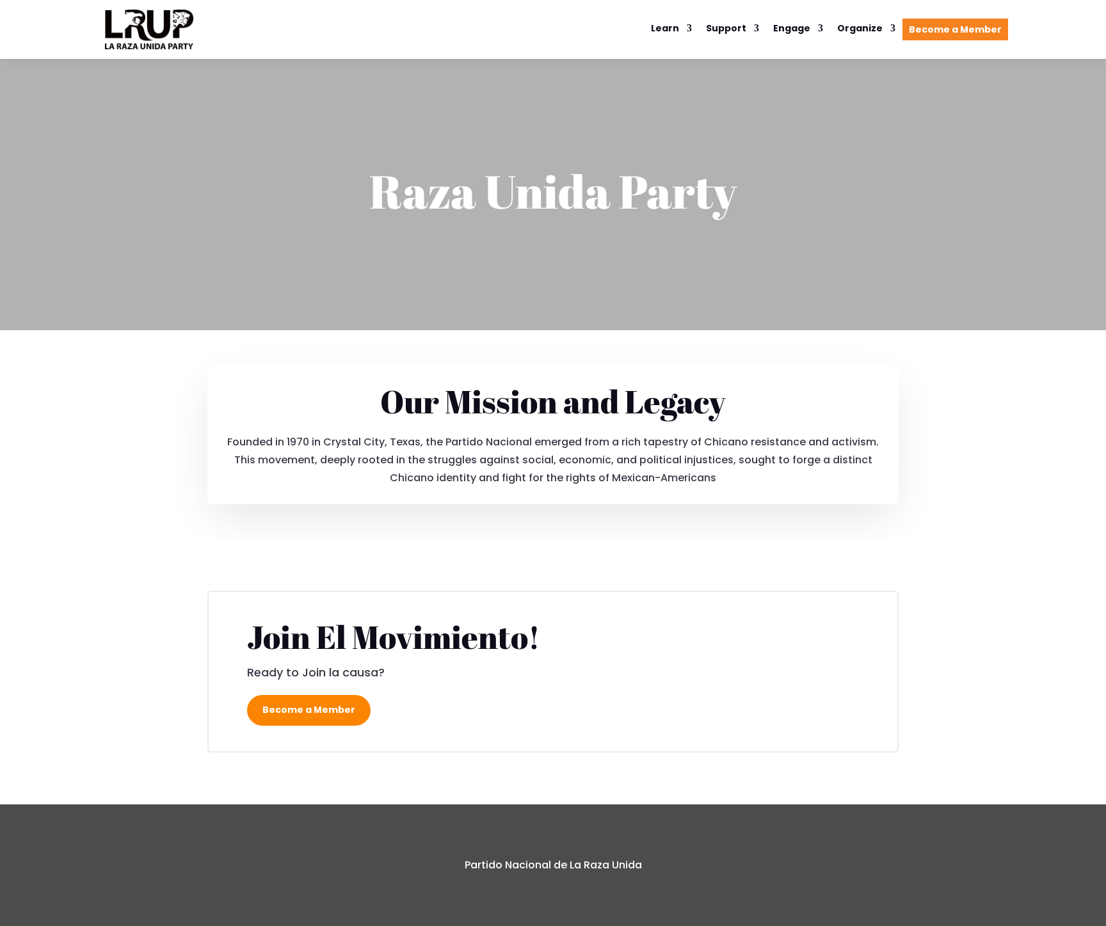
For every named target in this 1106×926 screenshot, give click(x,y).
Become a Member (955, 29)
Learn (665, 29)
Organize (860, 29)
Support (726, 29)
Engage (791, 29)
